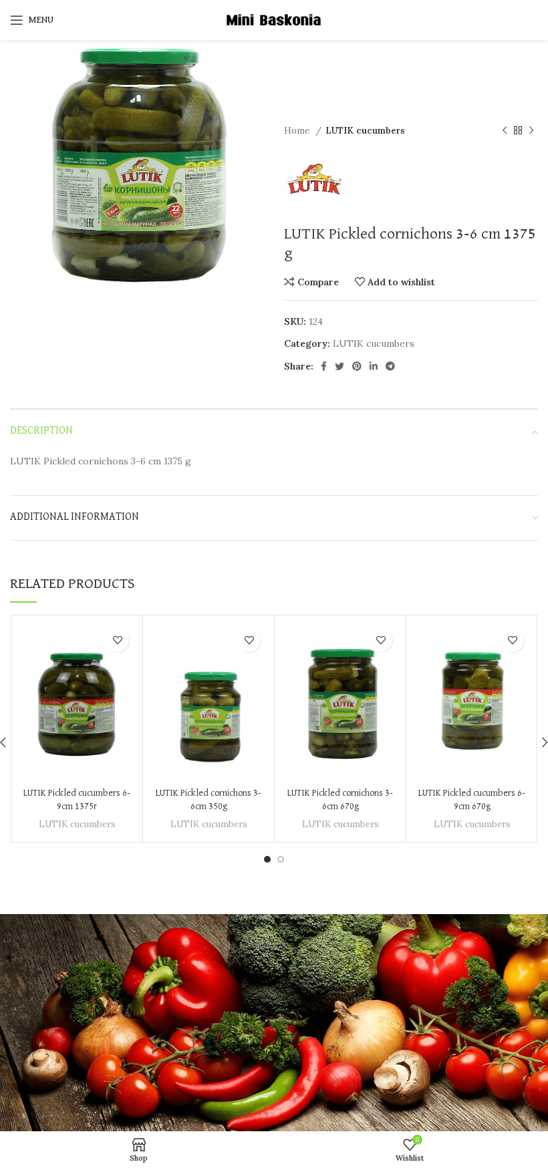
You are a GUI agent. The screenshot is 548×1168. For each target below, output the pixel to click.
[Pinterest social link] (357, 366)
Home (298, 130)
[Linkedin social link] (374, 366)
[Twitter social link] (339, 366)
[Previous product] (504, 131)
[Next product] (531, 131)
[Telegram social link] (390, 366)
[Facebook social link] (324, 366)
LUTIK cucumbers (365, 130)
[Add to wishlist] (117, 640)
